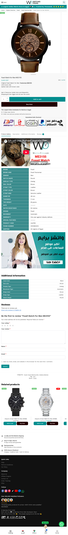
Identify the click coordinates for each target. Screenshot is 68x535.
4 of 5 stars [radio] (10, 326)
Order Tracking (5, 481)
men (34, 376)
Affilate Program (6, 476)
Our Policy (4, 467)
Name (3, 346)
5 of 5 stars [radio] (13, 326)
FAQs (2, 462)
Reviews (40, 134)
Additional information (28, 134)
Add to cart (37, 99)
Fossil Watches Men (26, 10)
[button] (63, 2)
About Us (4, 474)
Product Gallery (6, 134)
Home (2, 10)
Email (3, 354)
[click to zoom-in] (30, 42)
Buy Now (29, 104)
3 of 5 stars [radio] (8, 326)
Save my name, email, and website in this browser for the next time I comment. (28, 361)
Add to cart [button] (10, 423)
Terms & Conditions (7, 464)
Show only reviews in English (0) (11, 310)
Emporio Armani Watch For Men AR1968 (16, 418)
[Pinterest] (9, 490)
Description (16, 134)
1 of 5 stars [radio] (2, 326)
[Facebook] (2, 490)
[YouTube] (16, 490)
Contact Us (4, 478)
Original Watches (10, 10)
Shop (2, 483)
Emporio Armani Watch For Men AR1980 (46, 418)
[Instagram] (6, 491)
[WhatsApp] (22, 491)
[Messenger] (19, 490)
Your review (5, 329)
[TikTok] (12, 490)
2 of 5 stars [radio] (5, 326)
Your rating (5, 323)
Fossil (18, 10)
